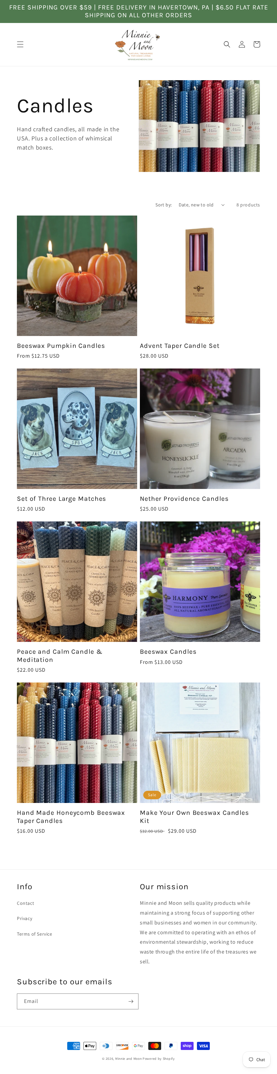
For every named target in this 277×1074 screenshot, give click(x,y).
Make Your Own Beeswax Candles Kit (194, 816)
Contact (25, 903)
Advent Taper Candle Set (180, 346)
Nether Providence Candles (184, 498)
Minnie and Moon (128, 1058)
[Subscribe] (130, 1001)
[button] (20, 44)
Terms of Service (34, 934)
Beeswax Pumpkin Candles (61, 346)
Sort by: (163, 205)
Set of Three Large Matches (61, 498)
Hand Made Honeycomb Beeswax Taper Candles (71, 816)
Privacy (24, 918)
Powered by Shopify (159, 1058)
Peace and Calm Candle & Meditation (60, 655)
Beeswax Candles (168, 651)
